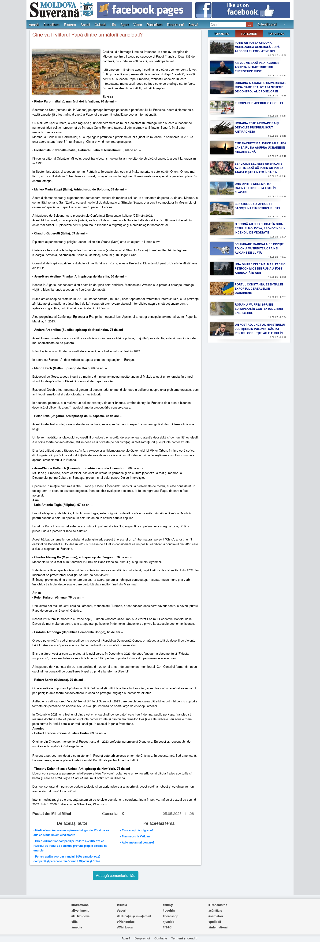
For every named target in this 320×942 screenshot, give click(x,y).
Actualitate (51, 24)
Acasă (34, 24)
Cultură (100, 24)
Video (137, 24)
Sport (124, 24)
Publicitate (154, 24)
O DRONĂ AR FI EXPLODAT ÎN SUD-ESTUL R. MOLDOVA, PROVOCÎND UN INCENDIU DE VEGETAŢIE (260, 228)
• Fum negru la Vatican (135, 836)
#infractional (80, 904)
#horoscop (170, 916)
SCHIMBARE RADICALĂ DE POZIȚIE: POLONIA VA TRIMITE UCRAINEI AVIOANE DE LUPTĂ (260, 248)
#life (74, 921)
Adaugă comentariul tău (115, 875)
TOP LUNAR (249, 34)
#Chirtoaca (125, 927)
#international (218, 927)
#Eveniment (80, 910)
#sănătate (215, 910)
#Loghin (169, 910)
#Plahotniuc (125, 921)
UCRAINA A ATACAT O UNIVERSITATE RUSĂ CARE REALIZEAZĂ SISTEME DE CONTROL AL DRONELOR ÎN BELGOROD (260, 89)
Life (113, 24)
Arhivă (193, 24)
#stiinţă (168, 904)
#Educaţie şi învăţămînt (134, 916)
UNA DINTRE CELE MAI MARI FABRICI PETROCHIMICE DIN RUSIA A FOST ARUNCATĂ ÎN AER (260, 268)
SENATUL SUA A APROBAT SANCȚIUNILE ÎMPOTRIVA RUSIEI (257, 206)
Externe (70, 24)
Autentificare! (267, 24)
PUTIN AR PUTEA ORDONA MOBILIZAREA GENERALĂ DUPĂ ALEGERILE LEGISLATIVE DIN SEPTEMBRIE (257, 48)
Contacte (160, 938)
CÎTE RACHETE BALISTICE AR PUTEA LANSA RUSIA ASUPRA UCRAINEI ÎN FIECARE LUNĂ (260, 147)
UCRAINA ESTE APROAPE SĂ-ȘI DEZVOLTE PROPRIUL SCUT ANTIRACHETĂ (257, 127)
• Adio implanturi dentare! (137, 842)
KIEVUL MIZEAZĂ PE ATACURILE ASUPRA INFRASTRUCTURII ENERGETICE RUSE (257, 67)
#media (76, 927)
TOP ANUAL (276, 34)
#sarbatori (215, 916)
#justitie (168, 921)
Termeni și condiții (184, 938)
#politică (214, 921)
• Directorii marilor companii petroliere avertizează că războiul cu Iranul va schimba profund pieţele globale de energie (70, 845)
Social (85, 24)
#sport (121, 910)
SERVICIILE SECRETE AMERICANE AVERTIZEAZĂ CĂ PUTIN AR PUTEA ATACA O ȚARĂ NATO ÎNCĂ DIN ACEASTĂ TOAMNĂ (259, 169)
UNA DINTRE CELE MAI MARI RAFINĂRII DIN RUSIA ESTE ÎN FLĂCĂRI (255, 188)
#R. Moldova (80, 916)
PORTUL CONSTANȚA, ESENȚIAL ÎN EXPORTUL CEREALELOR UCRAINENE (259, 288)
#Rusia (122, 904)
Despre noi (175, 24)
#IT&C (167, 927)
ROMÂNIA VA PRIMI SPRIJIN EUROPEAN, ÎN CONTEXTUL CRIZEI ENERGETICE (259, 308)
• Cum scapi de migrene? (136, 830)
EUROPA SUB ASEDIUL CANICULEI (259, 103)
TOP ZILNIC (221, 34)
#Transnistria (217, 904)
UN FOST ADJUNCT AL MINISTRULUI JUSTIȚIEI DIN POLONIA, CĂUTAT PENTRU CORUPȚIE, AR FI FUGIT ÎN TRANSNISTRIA (260, 330)
